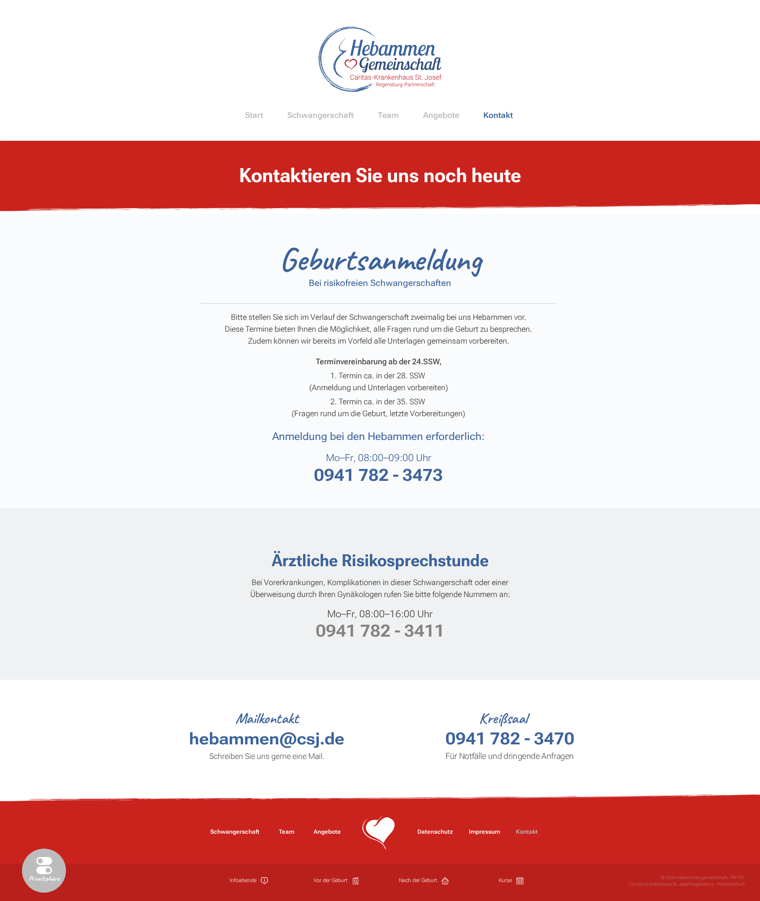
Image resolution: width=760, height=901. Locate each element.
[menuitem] (255, 115)
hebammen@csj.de (266, 738)
